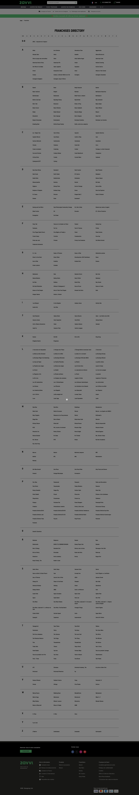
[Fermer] (67, 399)
